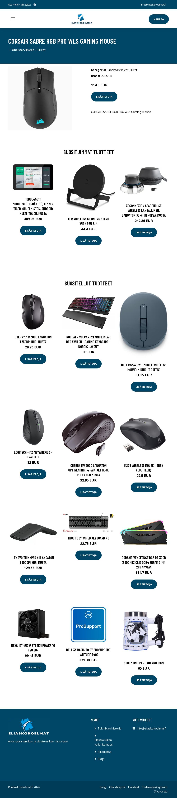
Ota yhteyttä (117, 787)
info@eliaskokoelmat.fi (153, 4)
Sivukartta (160, 791)
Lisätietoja (104, 96)
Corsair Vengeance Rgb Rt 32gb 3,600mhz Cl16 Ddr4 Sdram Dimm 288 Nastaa (144, 562)
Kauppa (159, 19)
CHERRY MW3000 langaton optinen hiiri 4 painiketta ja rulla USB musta (88, 470)
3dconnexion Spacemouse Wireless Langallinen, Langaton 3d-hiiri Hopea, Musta (144, 210)
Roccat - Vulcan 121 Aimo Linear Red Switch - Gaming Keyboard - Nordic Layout (88, 342)
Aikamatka (104, 752)
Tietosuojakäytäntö (154, 787)
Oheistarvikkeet (23, 50)
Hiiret (42, 50)
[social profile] (34, 4)
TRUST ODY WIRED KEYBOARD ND (88, 538)
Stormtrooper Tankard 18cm (144, 663)
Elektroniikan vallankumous (104, 742)
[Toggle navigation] (12, 19)
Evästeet (133, 787)
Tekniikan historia (109, 728)
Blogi (101, 759)
